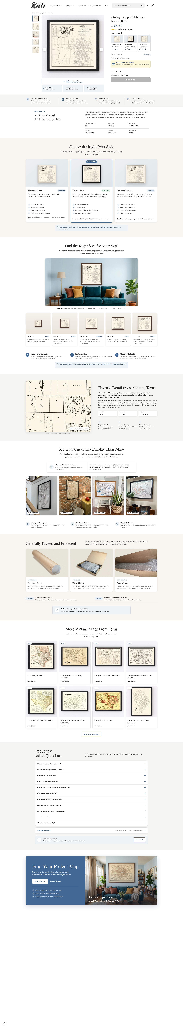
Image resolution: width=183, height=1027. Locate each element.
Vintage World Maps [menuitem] (95, 5)
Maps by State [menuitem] (69, 5)
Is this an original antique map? (47, 781)
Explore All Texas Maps (91, 734)
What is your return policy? (46, 823)
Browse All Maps (55, 881)
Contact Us (139, 840)
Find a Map (40, 881)
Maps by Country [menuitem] (55, 5)
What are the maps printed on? (47, 793)
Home (33, 13)
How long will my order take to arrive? (49, 805)
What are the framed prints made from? (50, 799)
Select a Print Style (130, 80)
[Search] (142, 5)
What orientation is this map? (47, 775)
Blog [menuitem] (106, 5)
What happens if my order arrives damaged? (51, 817)
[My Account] (147, 5)
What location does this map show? (49, 764)
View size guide (147, 54)
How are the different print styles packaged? (51, 811)
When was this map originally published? (50, 769)
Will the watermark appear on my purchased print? (53, 787)
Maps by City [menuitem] (81, 5)
